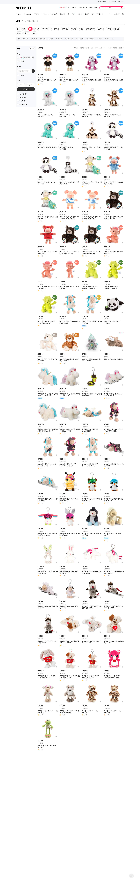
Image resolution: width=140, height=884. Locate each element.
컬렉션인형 (42, 38)
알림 (109, 1)
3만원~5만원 (23, 101)
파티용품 (117, 29)
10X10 (23, 8)
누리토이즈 (22, 75)
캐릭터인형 (25, 38)
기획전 (80, 8)
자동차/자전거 (55, 29)
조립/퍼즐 (73, 29)
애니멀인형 (34, 38)
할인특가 (90, 8)
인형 (32, 21)
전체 (18, 29)
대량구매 (68, 8)
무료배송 (22, 61)
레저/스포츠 (45, 29)
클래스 (34, 33)
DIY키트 (37, 29)
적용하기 (27, 89)
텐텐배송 (27, 57)
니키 (36, 21)
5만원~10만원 (23, 104)
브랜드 (96, 8)
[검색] (121, 8)
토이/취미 (27, 21)
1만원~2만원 (23, 94)
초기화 (32, 48)
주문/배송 (114, 1)
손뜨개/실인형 (79, 38)
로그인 (99, 1)
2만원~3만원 (23, 97)
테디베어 (107, 38)
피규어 (24, 29)
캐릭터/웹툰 (65, 29)
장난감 (81, 29)
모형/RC (19, 33)
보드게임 (109, 29)
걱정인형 (50, 38)
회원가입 (104, 1)
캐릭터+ (74, 8)
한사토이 (99, 38)
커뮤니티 (62, 8)
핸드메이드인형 (69, 38)
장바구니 (120, 1)
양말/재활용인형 (90, 38)
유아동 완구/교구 (90, 29)
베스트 (85, 8)
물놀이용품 (101, 29)
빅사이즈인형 (59, 38)
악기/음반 (27, 33)
